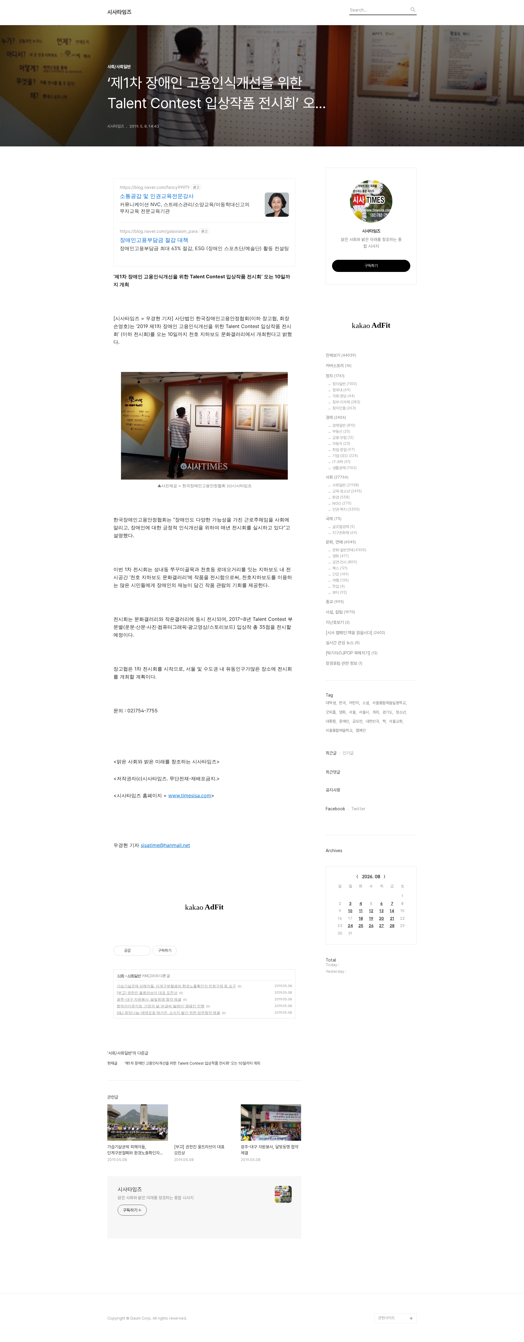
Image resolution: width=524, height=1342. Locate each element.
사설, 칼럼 (340, 612)
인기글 (348, 753)
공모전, (357, 721)
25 (360, 925)
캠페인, (361, 730)
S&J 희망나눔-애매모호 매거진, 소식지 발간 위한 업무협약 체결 (168, 1012)
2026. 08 (371, 876)
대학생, (331, 703)
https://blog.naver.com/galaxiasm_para (159, 231)
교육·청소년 (347, 491)
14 (392, 911)
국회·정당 (343, 396)
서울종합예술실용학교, (389, 703)
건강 (340, 574)
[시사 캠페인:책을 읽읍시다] (355, 632)
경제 (336, 417)
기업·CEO (345, 455)
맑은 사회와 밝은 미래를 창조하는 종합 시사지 (155, 1197)
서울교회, (396, 721)
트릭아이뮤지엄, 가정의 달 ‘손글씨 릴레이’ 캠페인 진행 (160, 1006)
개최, (376, 712)
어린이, (354, 703)
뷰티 (339, 592)
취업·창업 (343, 449)
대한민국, (373, 721)
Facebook (335, 808)
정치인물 (344, 408)
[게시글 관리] (144, 950)
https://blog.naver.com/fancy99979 (155, 187)
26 (371, 925)
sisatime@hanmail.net (165, 845)
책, (384, 721)
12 (371, 911)
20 (381, 918)
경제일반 (343, 425)
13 (381, 911)
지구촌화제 (344, 532)
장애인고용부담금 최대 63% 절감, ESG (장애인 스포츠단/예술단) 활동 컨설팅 (204, 248)
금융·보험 (343, 437)
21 (392, 918)
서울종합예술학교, (339, 730)
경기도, (387, 712)
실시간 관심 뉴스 (343, 642)
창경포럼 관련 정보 (344, 663)
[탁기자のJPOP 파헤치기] (352, 653)
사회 (120, 975)
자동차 (341, 443)
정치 (335, 375)
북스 (340, 568)
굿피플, (331, 712)
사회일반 (134, 975)
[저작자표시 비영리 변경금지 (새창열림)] (185, 950)
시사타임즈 (119, 12)
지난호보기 (338, 622)
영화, (343, 712)
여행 (340, 580)
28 (392, 925)
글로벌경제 (343, 526)
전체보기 (341, 355)
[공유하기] (136, 950)
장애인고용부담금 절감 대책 (154, 240)
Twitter (358, 808)
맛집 (338, 586)
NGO (341, 503)
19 (371, 918)
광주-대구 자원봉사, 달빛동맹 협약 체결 (149, 999)
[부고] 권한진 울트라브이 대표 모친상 (147, 992)
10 (350, 911)
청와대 (341, 390)
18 (361, 918)
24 (350, 925)
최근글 (331, 753)
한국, (343, 703)
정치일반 (344, 384)
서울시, (364, 712)
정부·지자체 (346, 402)
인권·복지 (346, 509)
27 (381, 925)
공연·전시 (344, 562)
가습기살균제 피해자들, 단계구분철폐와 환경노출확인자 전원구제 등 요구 (176, 986)
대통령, (331, 721)
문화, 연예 (341, 542)
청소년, (401, 712)
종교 (335, 601)
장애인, (344, 721)
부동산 (341, 431)
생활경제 (344, 468)
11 (361, 911)
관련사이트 (386, 1318)
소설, (366, 703)
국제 (333, 518)
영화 (340, 556)
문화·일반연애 (349, 550)
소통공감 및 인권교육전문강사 (157, 196)
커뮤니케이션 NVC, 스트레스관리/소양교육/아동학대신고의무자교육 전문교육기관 (185, 207)
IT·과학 (341, 462)
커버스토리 (338, 365)
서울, (353, 712)
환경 (341, 497)
